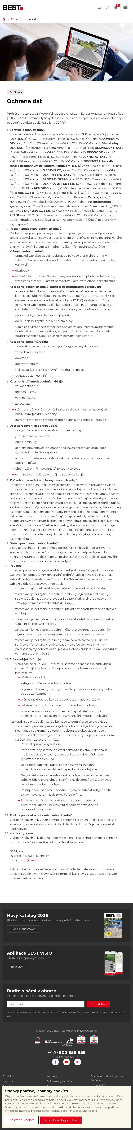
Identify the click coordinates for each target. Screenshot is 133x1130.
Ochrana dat (98, 1085)
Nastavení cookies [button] (22, 1120)
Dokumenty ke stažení (60, 1081)
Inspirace (8, 1081)
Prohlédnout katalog (23, 929)
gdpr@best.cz (29, 860)
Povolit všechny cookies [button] (61, 1120)
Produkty (8, 1076)
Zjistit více (17, 966)
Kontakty (52, 1076)
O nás (14, 19)
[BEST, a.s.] (55, 1061)
